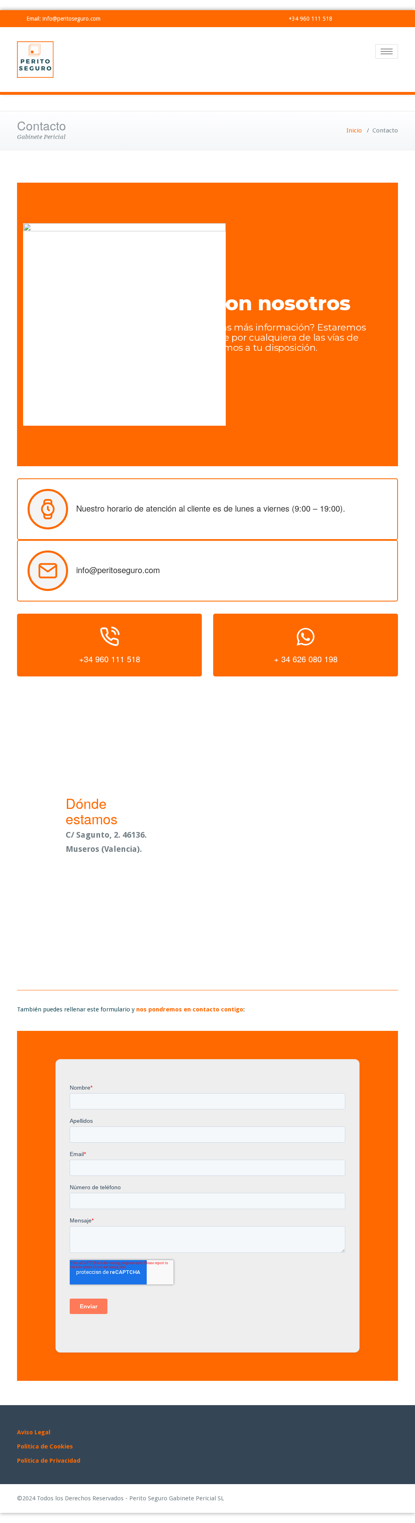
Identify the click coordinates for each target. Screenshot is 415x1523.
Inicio (354, 130)
